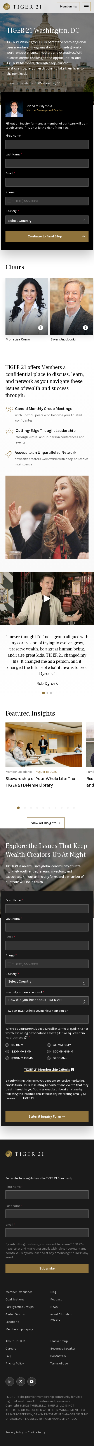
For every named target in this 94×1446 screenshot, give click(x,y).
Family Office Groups (19, 1307)
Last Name (14, 154)
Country (12, 211)
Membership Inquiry (19, 1329)
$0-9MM (17, 1045)
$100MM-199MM (22, 1058)
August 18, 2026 (46, 772)
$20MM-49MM (21, 1051)
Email (10, 173)
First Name (14, 135)
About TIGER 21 (15, 1341)
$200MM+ (60, 1058)
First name (14, 1187)
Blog (53, 1292)
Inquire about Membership (68, 6)
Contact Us (58, 1356)
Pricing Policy (14, 1363)
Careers (10, 1348)
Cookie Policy (36, 1432)
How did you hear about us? (25, 992)
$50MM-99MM (63, 1051)
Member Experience (18, 1292)
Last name (14, 1206)
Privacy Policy (14, 1432)
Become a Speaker (62, 1348)
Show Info (41, 328)
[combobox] (10, 201)
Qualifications (14, 1299)
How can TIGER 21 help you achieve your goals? (36, 1011)
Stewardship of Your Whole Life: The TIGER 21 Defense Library (40, 782)
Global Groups (15, 1314)
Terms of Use (59, 1363)
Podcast (56, 1299)
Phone (11, 192)
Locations (12, 1322)
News (54, 1307)
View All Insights (43, 823)
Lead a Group (59, 1341)
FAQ (8, 1356)
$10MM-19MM (62, 1045)
